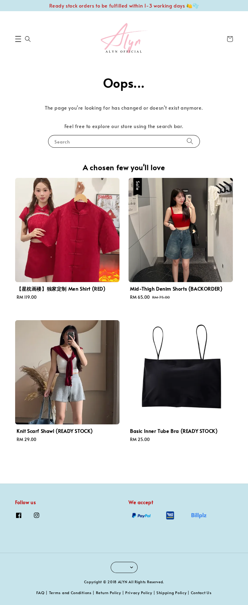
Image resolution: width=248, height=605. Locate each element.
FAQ (40, 592)
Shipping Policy (171, 592)
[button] (18, 39)
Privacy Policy (138, 592)
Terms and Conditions (70, 592)
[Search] (190, 141)
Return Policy (108, 592)
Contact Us (201, 592)
